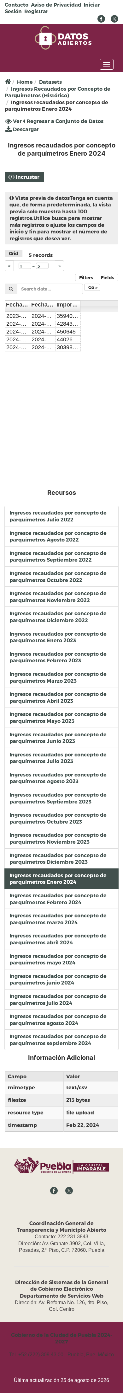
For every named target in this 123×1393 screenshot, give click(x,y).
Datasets (50, 82)
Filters (86, 277)
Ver (17, 121)
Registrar (36, 11)
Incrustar (27, 177)
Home (25, 82)
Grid (13, 253)
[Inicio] (63, 37)
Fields (107, 277)
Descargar (25, 129)
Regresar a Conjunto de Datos (64, 121)
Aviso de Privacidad (56, 5)
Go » (92, 287)
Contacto (16, 5)
